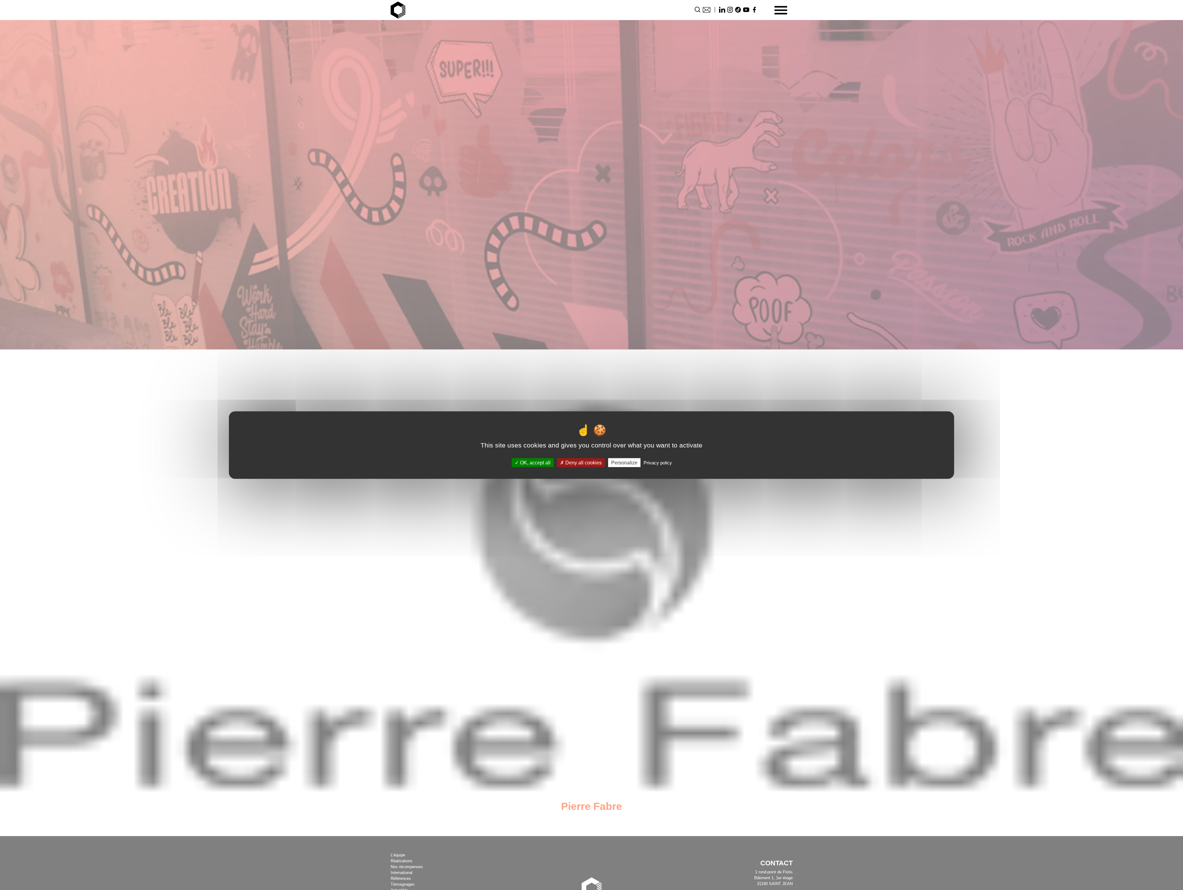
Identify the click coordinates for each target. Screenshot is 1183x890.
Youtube (746, 9)
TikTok (738, 9)
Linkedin (722, 9)
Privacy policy (658, 462)
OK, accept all (535, 462)
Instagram (730, 9)
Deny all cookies (583, 462)
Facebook (754, 9)
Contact (706, 9)
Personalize (624, 462)
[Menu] (780, 10)
